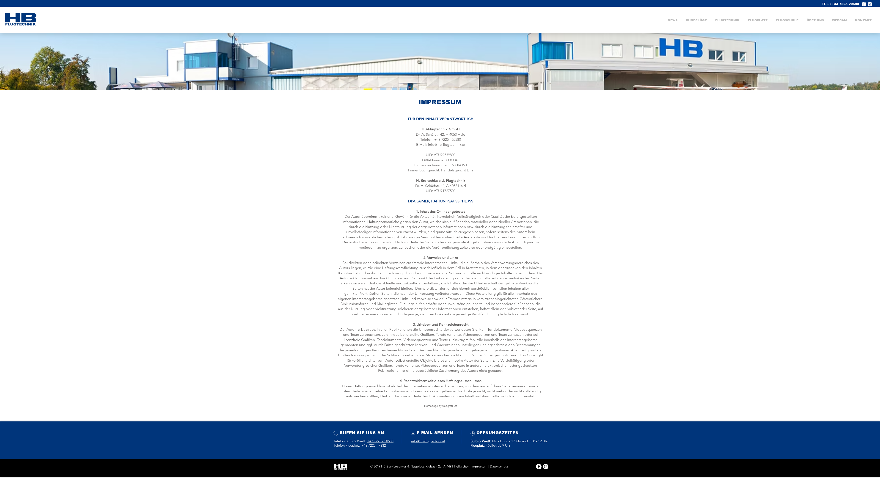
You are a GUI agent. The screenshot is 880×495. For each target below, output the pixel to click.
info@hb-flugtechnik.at (446, 144)
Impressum (479, 466)
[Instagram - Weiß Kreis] (545, 466)
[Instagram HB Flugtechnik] (870, 4)
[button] (727, 20)
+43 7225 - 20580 (380, 441)
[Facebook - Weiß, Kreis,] (864, 4)
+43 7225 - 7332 (373, 445)
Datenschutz (499, 466)
